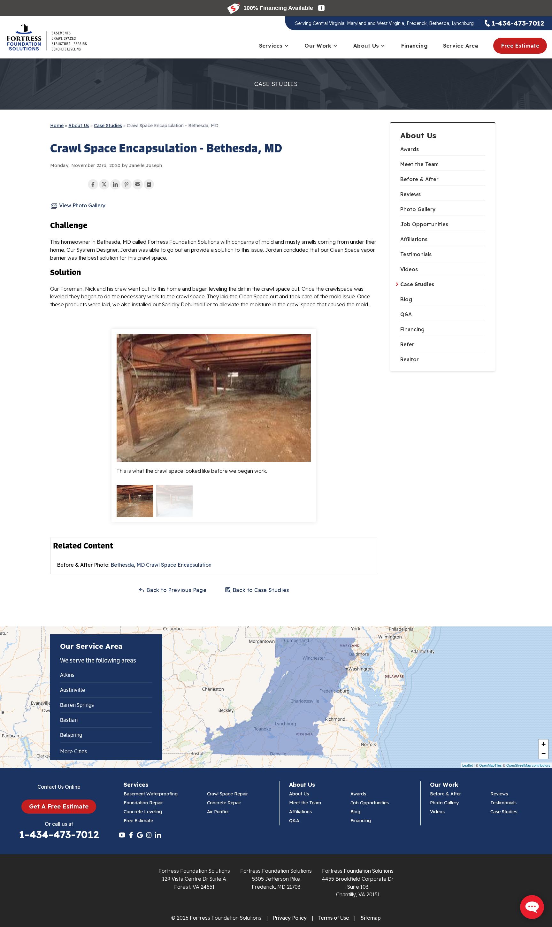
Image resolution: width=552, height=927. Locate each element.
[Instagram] (149, 835)
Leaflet (467, 765)
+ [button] (543, 744)
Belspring (71, 735)
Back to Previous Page (176, 590)
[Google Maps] (140, 835)
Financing (414, 45)
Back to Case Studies (260, 590)
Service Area (460, 45)
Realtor (409, 359)
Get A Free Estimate (58, 806)
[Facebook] (131, 835)
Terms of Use (333, 918)
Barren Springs (77, 705)
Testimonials (416, 254)
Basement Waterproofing (151, 794)
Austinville (72, 690)
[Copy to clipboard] (149, 184)
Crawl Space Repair (227, 794)
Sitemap (371, 918)
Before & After (419, 179)
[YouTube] (122, 835)
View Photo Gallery (81, 205)
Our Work (317, 45)
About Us (366, 45)
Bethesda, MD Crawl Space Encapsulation (161, 565)
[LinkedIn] (158, 835)
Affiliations (413, 239)
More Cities (73, 751)
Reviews (410, 194)
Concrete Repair (224, 803)
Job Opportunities (424, 224)
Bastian (69, 720)
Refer (407, 344)
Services (271, 45)
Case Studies (417, 284)
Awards (409, 149)
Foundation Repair (143, 803)
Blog (406, 299)
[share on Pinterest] (126, 184)
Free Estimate (520, 45)
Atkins (67, 675)
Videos (409, 269)
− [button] (543, 754)
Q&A (406, 314)
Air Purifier (218, 812)
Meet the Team (419, 164)
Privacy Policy (290, 918)
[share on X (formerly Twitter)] (104, 184)
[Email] (138, 184)
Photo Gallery (418, 209)
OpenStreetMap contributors (528, 765)
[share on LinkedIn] (115, 184)
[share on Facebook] (93, 184)
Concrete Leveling (143, 812)
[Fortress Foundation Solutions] (46, 37)
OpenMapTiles (490, 765)
